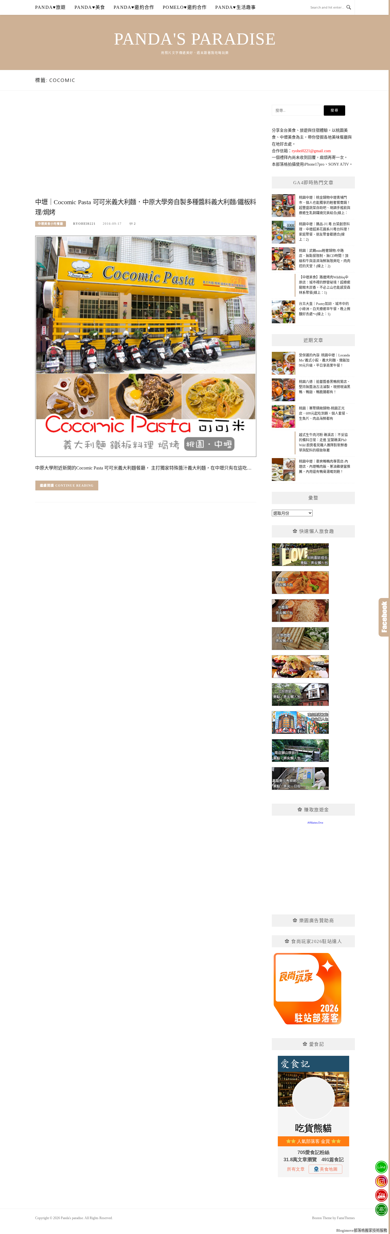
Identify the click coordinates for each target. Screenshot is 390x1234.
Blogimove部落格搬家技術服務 (361, 1230)
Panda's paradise (195, 38)
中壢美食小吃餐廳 (50, 223)
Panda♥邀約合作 (134, 7)
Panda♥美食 (90, 7)
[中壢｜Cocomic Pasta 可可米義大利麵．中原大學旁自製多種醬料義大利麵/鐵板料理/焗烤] (145, 346)
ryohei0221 (84, 223)
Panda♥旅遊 (50, 7)
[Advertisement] (145, 150)
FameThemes (346, 1218)
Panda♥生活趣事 (235, 7)
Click (384, 617)
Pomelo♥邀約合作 (185, 7)
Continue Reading (74, 485)
